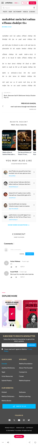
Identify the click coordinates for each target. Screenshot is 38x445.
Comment (29, 254)
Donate (25, 3)
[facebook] (9, 420)
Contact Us (23, 372)
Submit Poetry (7, 380)
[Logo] (9, 3)
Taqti (3, 372)
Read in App (19, 436)
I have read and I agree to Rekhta (18, 350)
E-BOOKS (32, 11)
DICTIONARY (17, 11)
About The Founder (26, 368)
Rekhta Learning (24, 396)
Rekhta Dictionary (8, 396)
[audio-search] (34, 7)
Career (21, 376)
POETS (5, 11)
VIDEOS (25, 11)
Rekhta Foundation (25, 363)
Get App (32, 3)
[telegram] (28, 420)
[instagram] (23, 420)
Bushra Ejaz (7, 26)
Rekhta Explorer (24, 380)
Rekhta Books (6, 400)
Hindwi (4, 392)
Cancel (22, 254)
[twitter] (14, 420)
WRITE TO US (21, 406)
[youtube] (19, 420)
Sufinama (22, 392)
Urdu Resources (7, 376)
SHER (10, 11)
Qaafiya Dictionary (8, 368)
